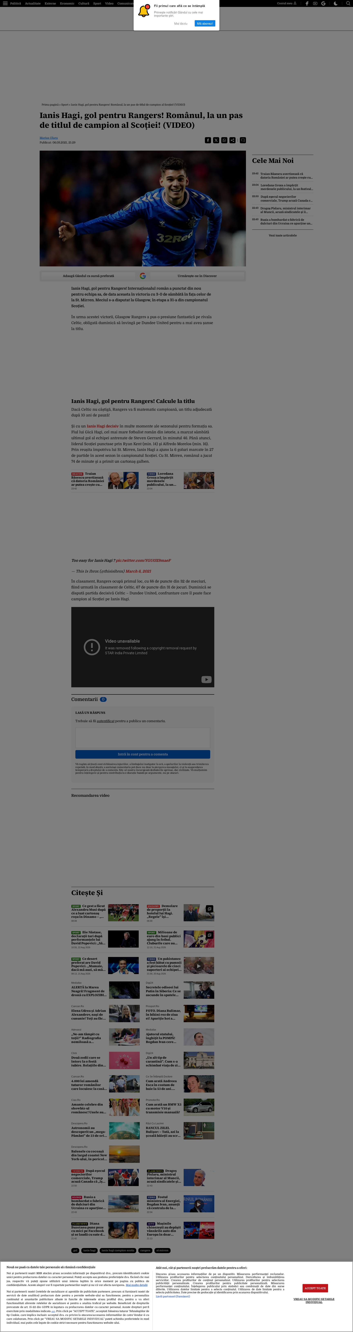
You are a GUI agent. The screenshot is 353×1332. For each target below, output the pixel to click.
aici (53, 1311)
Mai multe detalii (136, 1285)
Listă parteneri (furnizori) (173, 1296)
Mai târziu (180, 23)
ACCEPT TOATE (315, 1288)
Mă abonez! (205, 23)
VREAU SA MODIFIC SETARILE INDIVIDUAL (314, 1300)
